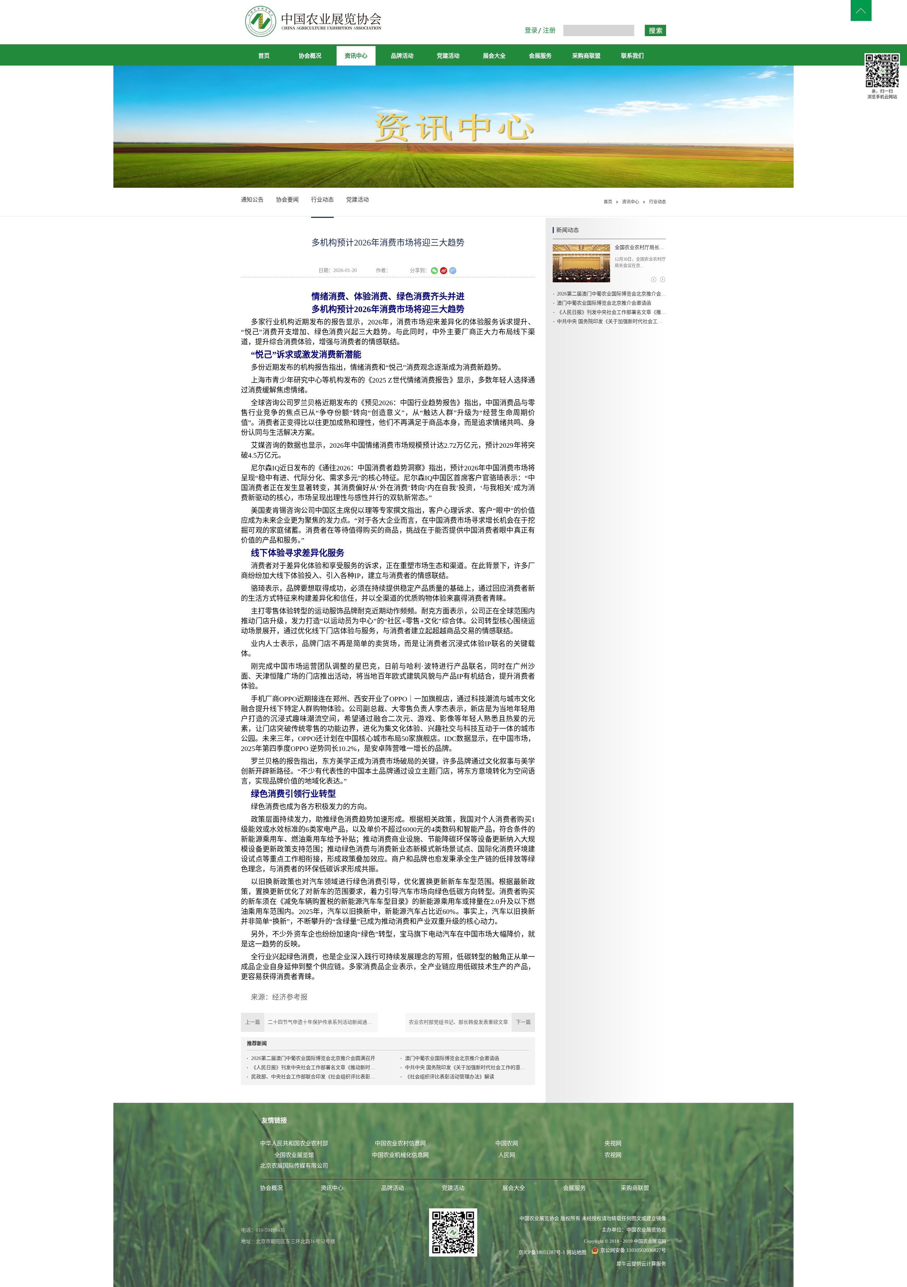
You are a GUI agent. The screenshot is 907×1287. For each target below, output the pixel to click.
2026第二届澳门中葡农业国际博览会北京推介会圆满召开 (313, 1058)
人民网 (506, 1155)
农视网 (612, 1155)
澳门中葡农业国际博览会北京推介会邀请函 (452, 1058)
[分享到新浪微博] (443, 270)
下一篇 (472, 1022)
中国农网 (506, 1143)
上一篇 (309, 1022)
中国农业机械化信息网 (400, 1155)
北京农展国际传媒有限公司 (294, 1166)
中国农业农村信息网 (400, 1143)
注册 (549, 30)
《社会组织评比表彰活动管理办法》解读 (449, 1076)
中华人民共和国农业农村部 (294, 1143)
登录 (531, 30)
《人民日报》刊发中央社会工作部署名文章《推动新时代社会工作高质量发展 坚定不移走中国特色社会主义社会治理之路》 (313, 1067)
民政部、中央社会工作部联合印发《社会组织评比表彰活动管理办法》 (313, 1076)
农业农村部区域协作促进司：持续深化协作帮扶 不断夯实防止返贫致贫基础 (640, 247)
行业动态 (657, 201)
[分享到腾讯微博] (452, 270)
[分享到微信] (434, 270)
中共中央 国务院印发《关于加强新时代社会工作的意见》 (467, 1067)
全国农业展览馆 (294, 1155)
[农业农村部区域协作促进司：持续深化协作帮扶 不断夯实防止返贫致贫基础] (581, 263)
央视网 (612, 1143)
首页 (264, 56)
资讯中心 (630, 201)
